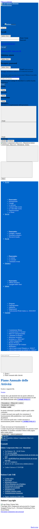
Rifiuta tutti (17, 403)
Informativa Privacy (11, 482)
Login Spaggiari (16, 77)
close (3, 178)
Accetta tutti (8, 405)
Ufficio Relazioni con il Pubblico (15, 484)
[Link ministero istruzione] (9, 3)
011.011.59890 (12, 453)
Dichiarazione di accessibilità (14, 486)
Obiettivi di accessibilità (12, 488)
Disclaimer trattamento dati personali (12, 512)
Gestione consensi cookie (13, 491)
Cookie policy (9, 478)
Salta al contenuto (6, 2)
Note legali (8, 480)
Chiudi (3, 90)
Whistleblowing (10, 489)
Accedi (4, 28)
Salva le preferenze (16, 434)
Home (7, 373)
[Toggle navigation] (16, 170)
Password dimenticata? (8, 44)
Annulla (4, 141)
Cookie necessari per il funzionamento (13, 427)
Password (23, 40)
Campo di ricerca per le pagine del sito (13, 353)
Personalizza (5, 403)
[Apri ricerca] (22, 154)
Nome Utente (24, 38)
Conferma (11, 141)
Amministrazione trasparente (14, 493)
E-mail (22, 69)
